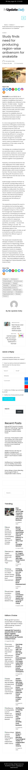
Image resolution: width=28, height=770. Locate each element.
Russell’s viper (17, 289)
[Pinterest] (13, 89)
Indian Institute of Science (10, 287)
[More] (3, 92)
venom (6, 296)
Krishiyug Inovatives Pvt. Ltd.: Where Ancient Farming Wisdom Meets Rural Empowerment (21, 576)
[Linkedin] (10, 89)
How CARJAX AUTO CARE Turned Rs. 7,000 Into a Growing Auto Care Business (19, 514)
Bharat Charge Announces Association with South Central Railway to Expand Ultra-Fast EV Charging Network (20, 536)
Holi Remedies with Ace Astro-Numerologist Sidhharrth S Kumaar (11, 338)
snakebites (19, 292)
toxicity (18, 294)
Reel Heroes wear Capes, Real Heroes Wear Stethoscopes (17, 327)
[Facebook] (3, 89)
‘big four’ (6, 279)
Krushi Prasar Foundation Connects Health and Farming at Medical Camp (19, 597)
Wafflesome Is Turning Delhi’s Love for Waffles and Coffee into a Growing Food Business (13, 463)
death (15, 283)
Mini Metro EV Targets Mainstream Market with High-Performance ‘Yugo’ (20, 557)
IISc (21, 285)
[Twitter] (7, 89)
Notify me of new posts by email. (13, 395)
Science (4, 32)
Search (7, 409)
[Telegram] (19, 89)
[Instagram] (22, 89)
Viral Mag (18, 766)
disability (6, 285)
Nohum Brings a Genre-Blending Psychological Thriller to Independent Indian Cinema (14, 472)
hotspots (14, 285)
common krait (18, 281)
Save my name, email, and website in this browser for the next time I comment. (14, 365)
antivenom (14, 279)
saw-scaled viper (8, 292)
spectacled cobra (8, 294)
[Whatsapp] (16, 89)
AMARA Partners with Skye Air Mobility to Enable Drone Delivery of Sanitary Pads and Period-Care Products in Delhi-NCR (13, 454)
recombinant (7, 289)
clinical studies (8, 281)
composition (7, 283)
